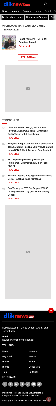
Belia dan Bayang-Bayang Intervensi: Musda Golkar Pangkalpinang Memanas (30, 177)
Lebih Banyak (28, 57)
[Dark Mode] (40, 4)
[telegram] (22, 384)
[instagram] (27, 384)
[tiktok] (39, 384)
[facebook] (4, 384)
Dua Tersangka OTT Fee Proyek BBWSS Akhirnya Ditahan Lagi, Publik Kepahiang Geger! (28, 191)
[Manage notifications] (48, 399)
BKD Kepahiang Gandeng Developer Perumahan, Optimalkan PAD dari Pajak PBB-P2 (28, 163)
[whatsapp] (16, 384)
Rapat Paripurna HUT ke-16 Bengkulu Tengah (33, 40)
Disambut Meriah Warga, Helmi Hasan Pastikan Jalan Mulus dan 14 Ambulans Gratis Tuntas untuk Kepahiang (28, 131)
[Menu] (51, 4)
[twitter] (10, 384)
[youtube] (33, 384)
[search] (45, 4)
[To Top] (51, 310)
